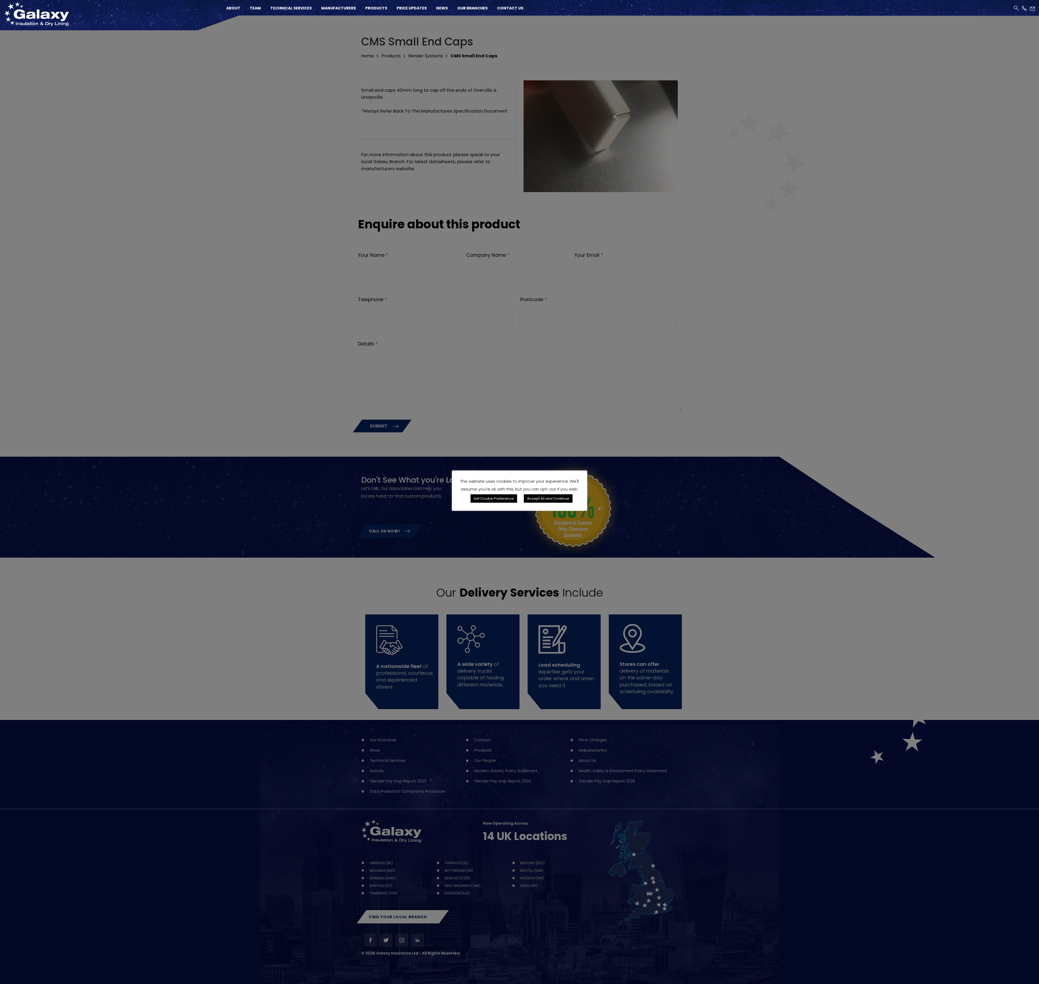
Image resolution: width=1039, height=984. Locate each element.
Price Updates (412, 8)
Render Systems (425, 56)
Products (376, 8)
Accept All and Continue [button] (548, 498)
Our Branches (472, 8)
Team (255, 8)
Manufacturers (338, 8)
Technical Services (291, 8)
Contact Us (510, 8)
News (442, 8)
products (391, 56)
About (233, 8)
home (367, 56)
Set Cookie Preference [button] (494, 498)
